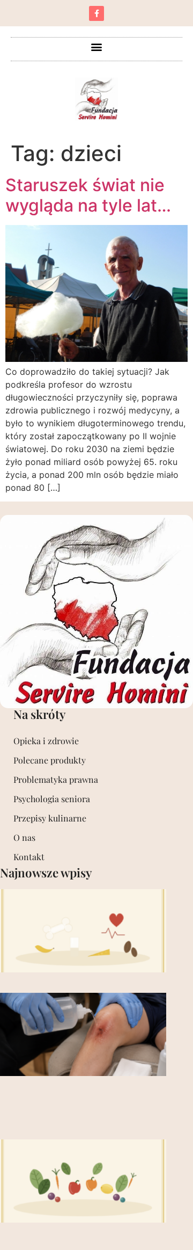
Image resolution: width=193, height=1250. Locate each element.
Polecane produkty (49, 760)
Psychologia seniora (51, 798)
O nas (24, 837)
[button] (97, 46)
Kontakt (28, 856)
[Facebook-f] (96, 13)
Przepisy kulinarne (49, 818)
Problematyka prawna (55, 779)
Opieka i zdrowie (46, 740)
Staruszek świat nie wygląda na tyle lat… (88, 195)
